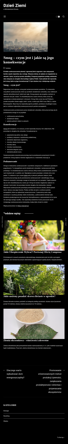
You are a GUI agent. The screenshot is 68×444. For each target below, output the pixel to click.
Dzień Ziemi (14, 5)
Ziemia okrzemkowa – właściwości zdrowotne (26, 340)
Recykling (6, 416)
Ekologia (6, 411)
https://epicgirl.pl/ (23, 206)
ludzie (25, 175)
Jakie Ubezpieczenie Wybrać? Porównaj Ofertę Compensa (32, 252)
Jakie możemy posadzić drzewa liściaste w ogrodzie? (29, 296)
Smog (5, 129)
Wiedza (8, 68)
